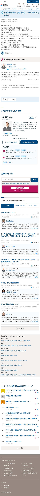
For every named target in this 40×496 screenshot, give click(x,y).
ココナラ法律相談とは (10, 463)
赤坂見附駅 (8, 135)
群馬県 (29, 345)
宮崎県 (24, 375)
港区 (15, 67)
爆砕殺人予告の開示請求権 (13, 396)
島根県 (20, 365)
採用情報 (6, 488)
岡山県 (7, 365)
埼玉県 (16, 345)
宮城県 (15, 341)
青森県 (7, 341)
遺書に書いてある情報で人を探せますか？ (18, 401)
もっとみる (20, 328)
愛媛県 (7, 370)
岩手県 (11, 341)
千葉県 (12, 345)
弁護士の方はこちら (33, 1)
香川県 (2, 370)
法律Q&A (6, 466)
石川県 (15, 350)
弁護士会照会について (12, 407)
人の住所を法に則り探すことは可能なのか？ (19, 413)
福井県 (24, 350)
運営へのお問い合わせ (10, 475)
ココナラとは (7, 470)
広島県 (2, 365)
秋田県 (20, 341)
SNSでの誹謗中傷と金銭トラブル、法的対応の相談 (21, 430)
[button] (20, 162)
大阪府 (2, 360)
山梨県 (11, 350)
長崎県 (11, 375)
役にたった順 (33, 205)
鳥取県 (15, 365)
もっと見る (20, 448)
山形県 (24, 341)
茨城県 (21, 345)
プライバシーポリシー (29, 468)
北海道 (2, 341)
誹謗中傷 (13, 183)
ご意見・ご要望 (27, 463)
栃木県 (25, 345)
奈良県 (20, 360)
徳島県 (15, 370)
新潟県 (2, 350)
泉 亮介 (11, 64)
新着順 (7, 205)
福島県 (28, 341)
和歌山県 (25, 360)
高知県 (11, 370)
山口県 (11, 365)
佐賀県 (7, 375)
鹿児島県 (29, 375)
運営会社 (6, 485)
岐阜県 (11, 355)
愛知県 (2, 355)
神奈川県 (7, 345)
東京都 (11, 67)
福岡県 (2, 375)
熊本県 (15, 375)
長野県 (7, 350)
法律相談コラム (8, 468)
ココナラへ (5, 1)
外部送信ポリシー (28, 470)
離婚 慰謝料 (7, 183)
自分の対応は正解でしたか (13, 441)
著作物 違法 (26, 183)
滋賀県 (15, 360)
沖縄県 (34, 375)
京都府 (11, 360)
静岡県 (7, 355)
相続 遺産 (19, 183)
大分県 (20, 375)
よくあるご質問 (8, 473)
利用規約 (25, 466)
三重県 (15, 355)
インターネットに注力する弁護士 (17, 69)
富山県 (20, 350)
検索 (34, 179)
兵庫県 (7, 360)
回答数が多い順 (20, 205)
